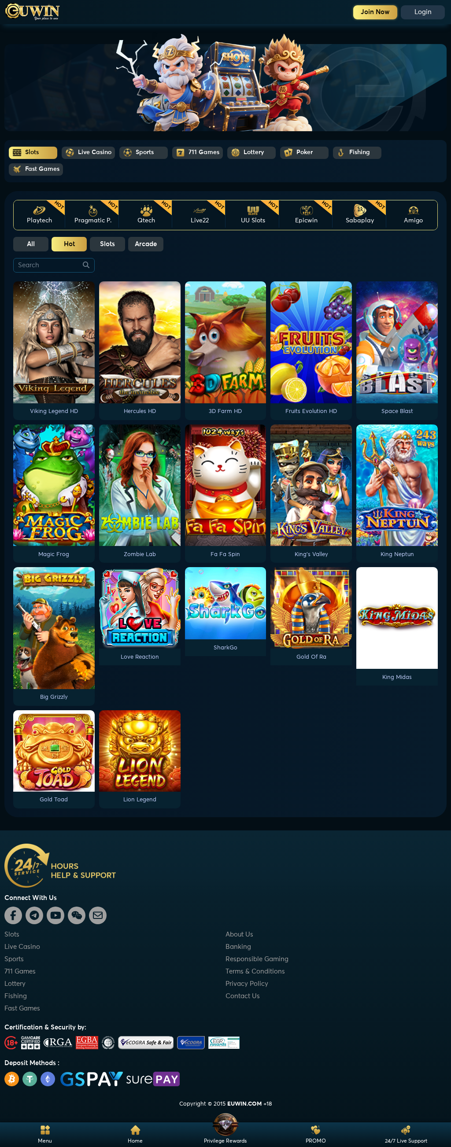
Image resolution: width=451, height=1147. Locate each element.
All (31, 244)
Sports (14, 959)
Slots (107, 244)
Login (423, 12)
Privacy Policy (247, 984)
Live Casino (22, 947)
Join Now (375, 12)
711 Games (20, 971)
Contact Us (243, 996)
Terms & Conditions (255, 971)
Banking (238, 947)
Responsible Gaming (257, 959)
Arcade (146, 244)
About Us (239, 934)
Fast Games (22, 1008)
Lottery (15, 984)
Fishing (15, 996)
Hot (69, 244)
